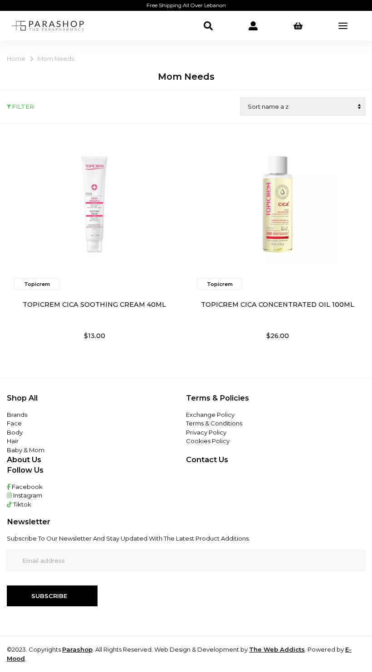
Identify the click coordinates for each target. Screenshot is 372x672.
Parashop (77, 649)
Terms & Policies (217, 397)
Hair (13, 441)
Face (14, 423)
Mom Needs (56, 58)
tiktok (21, 504)
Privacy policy (206, 432)
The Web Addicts (277, 649)
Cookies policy (208, 441)
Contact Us (207, 459)
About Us (24, 459)
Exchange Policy (210, 414)
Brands (17, 414)
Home (16, 58)
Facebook (26, 486)
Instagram (27, 495)
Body (15, 432)
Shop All (22, 397)
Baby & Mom (25, 450)
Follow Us (25, 469)
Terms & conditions (214, 423)
